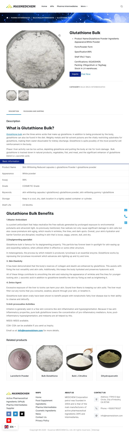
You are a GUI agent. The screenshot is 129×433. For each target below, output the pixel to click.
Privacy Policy (42, 420)
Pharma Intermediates (46, 407)
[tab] (13, 111)
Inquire (75, 74)
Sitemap (95, 430)
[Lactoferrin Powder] (19, 358)
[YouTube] (8, 420)
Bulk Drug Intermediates (92, 87)
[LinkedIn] (15, 414)
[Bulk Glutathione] (49, 358)
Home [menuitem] (44, 6)
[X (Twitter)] (22, 414)
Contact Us (41, 417)
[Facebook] (8, 414)
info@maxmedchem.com (112, 415)
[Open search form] (122, 6)
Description (14, 111)
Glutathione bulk (14, 134)
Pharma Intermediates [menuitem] (67, 6)
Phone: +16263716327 (111, 408)
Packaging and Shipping (33, 111)
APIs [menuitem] (52, 6)
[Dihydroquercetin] (109, 358)
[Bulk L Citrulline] (79, 358)
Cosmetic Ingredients (46, 410)
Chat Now (85, 74)
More (83, 6)
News (38, 414)
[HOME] (7, 18)
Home (38, 397)
